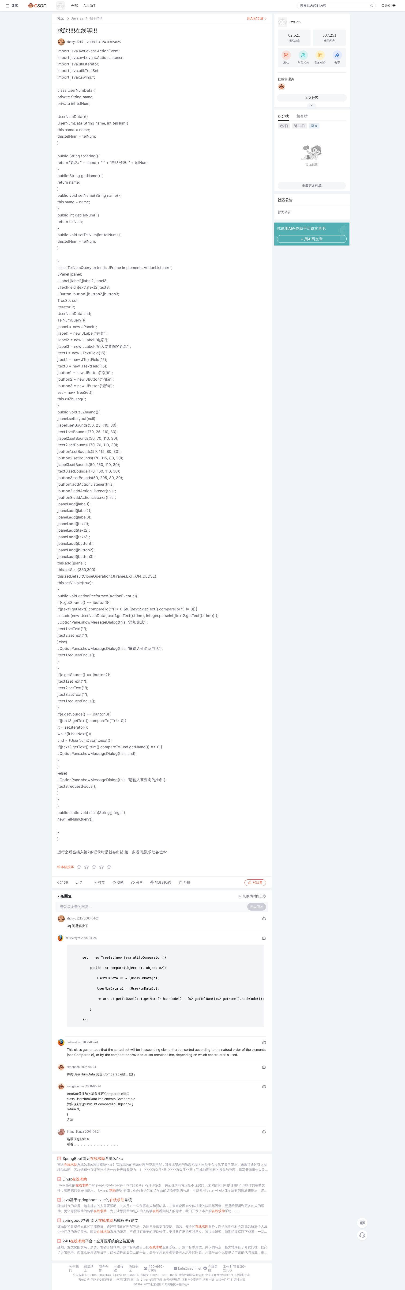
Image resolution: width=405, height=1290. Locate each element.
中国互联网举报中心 (126, 1279)
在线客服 (213, 1268)
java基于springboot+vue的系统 (97, 1199)
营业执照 (239, 1279)
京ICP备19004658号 (125, 1275)
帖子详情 (96, 18)
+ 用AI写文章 (312, 239)
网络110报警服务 (101, 1279)
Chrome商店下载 (151, 1279)
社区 (61, 18)
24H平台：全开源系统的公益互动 (98, 1241)
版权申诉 (208, 1279)
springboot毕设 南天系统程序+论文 (100, 1220)
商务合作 (104, 1268)
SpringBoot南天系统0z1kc (93, 1158)
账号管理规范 (172, 1279)
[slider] (95, 867)
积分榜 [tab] (283, 116)
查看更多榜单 (312, 186)
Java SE (77, 18)
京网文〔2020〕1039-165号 (158, 1275)
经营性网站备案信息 (191, 1275)
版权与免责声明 (192, 1279)
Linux (75, 1179)
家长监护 (84, 1279)
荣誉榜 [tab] (302, 116)
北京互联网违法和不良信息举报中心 (227, 1275)
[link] (61, 18)
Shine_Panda (75, 1131)
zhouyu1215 (75, 918)
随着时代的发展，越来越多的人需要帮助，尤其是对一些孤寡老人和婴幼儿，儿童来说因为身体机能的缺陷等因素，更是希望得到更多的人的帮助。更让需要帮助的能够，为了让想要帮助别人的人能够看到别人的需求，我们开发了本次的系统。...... (160, 1208)
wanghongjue (75, 1086)
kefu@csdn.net (189, 1268)
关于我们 (74, 1268)
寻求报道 (119, 1268)
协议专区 (134, 1268)
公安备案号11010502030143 (92, 1275)
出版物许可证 (224, 1279)
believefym (72, 938)
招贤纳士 (89, 1268)
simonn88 (73, 1067)
